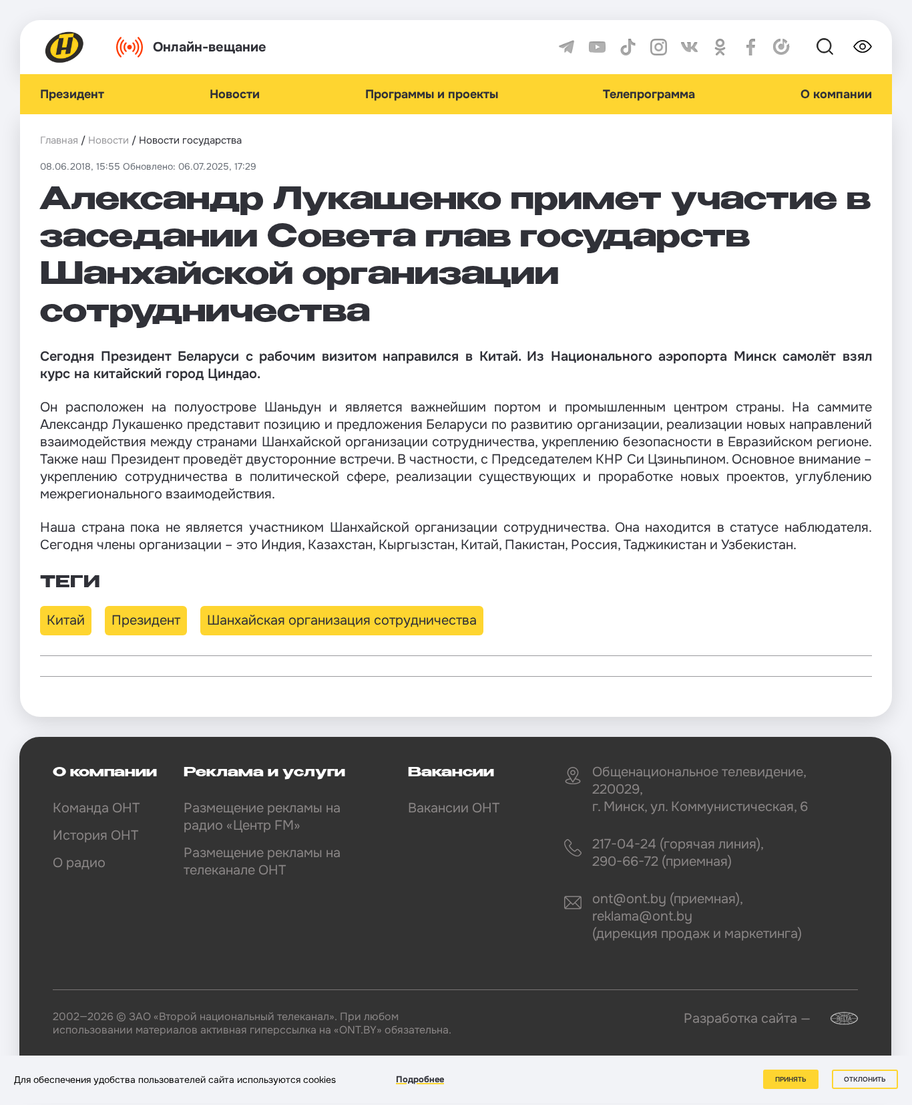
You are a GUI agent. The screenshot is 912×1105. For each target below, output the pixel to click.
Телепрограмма (649, 94)
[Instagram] (658, 47)
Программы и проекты (431, 94)
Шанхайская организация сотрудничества (342, 620)
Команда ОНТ (96, 808)
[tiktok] (628, 47)
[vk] (689, 47)
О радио (79, 862)
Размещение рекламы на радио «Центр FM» (262, 817)
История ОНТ (95, 835)
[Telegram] (566, 47)
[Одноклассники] (720, 47)
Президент (72, 94)
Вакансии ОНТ (453, 808)
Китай (66, 620)
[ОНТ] (64, 47)
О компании (836, 94)
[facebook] (750, 47)
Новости (235, 94)
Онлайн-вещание (209, 47)
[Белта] (836, 1018)
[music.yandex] (781, 47)
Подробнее (420, 1079)
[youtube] (597, 47)
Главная (59, 140)
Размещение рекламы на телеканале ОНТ (262, 861)
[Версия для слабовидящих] (862, 46)
